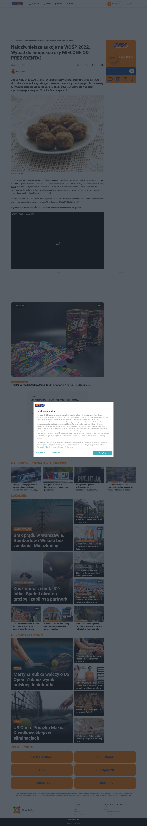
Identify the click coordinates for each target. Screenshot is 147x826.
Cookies (48, 447)
